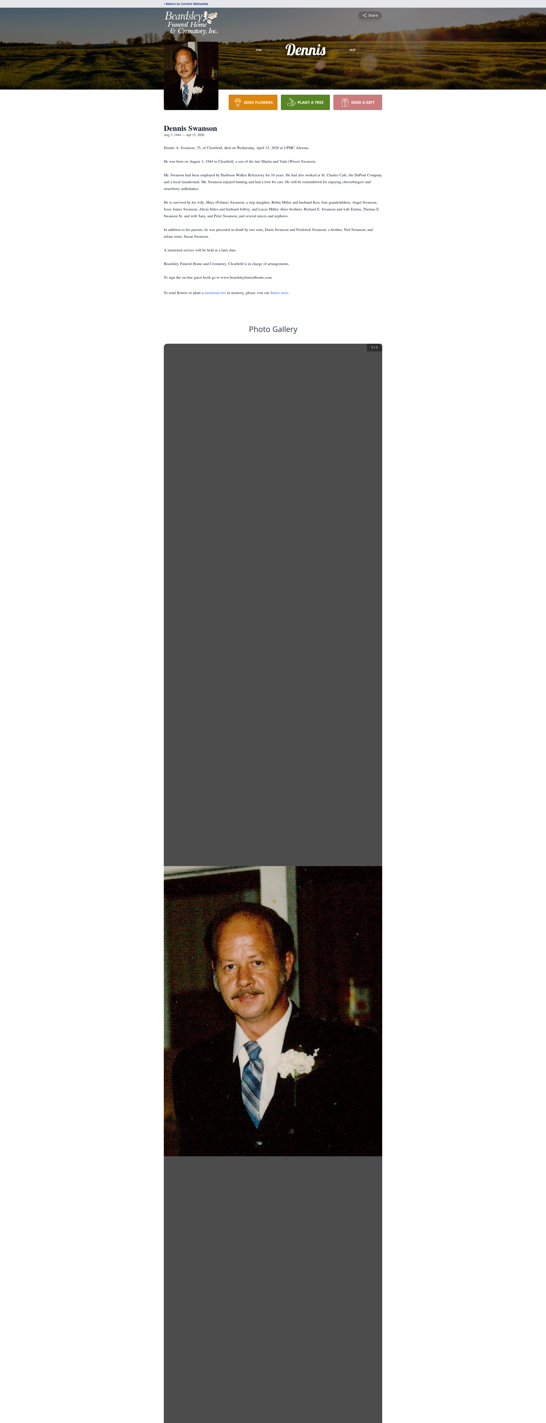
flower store (279, 292)
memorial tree (215, 292)
